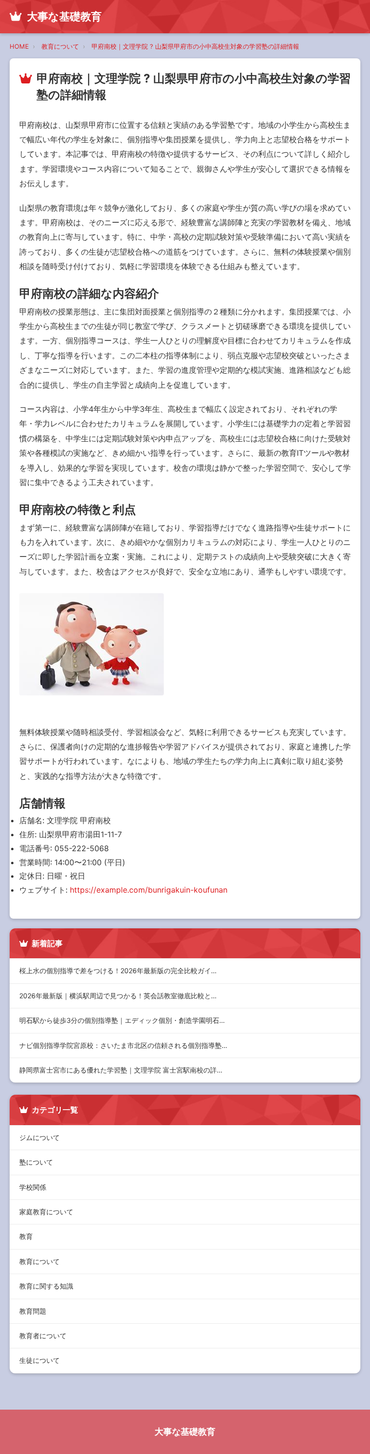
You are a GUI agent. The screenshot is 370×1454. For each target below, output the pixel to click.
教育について (60, 46)
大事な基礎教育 (185, 1432)
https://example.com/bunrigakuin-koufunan (148, 890)
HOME (19, 46)
